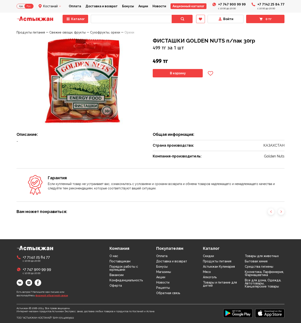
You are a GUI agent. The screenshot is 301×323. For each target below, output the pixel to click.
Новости (159, 6)
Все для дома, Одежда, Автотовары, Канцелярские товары (263, 283)
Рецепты (163, 287)
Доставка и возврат (101, 6)
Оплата (75, 6)
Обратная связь (168, 293)
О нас (114, 256)
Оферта (116, 285)
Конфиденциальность (126, 280)
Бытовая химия (256, 261)
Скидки (208, 256)
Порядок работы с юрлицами (124, 268)
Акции (143, 6)
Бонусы (128, 6)
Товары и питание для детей (220, 284)
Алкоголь (210, 277)
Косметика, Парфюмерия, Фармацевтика (264, 273)
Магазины (163, 271)
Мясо (207, 271)
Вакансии (117, 274)
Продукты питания (217, 261)
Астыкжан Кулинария (219, 266)
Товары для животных (262, 256)
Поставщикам (120, 261)
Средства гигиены (259, 266)
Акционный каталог (188, 6)
